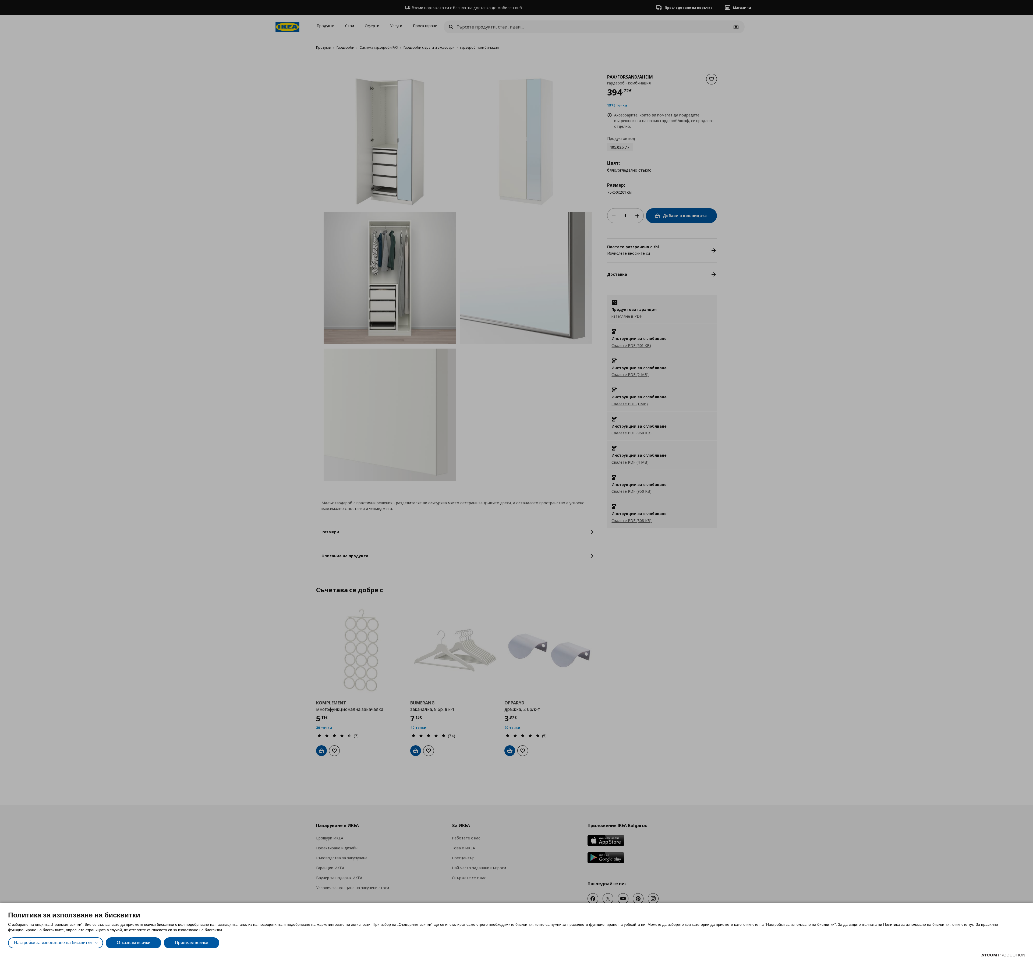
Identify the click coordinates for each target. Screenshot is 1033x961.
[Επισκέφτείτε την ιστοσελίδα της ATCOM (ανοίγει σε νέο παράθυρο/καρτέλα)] (1003, 955)
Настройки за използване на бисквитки (53, 942)
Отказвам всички (133, 942)
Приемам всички (191, 942)
